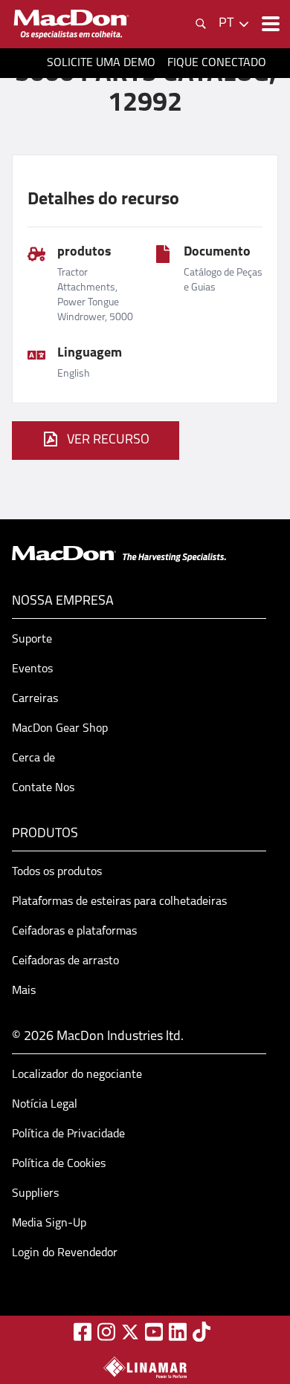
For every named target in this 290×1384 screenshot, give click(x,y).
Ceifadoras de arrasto (65, 961)
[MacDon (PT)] (71, 24)
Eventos (32, 669)
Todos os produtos (57, 872)
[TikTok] (201, 1332)
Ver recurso (108, 440)
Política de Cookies (59, 1164)
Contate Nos (43, 788)
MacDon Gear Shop (60, 729)
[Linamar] (145, 1367)
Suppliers (35, 1194)
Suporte (32, 640)
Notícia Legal (44, 1105)
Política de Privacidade (68, 1134)
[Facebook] (82, 1332)
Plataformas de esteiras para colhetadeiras (119, 902)
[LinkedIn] (178, 1332)
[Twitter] (130, 1332)
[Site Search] (201, 24)
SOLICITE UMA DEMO (101, 63)
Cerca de (33, 758)
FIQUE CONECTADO (216, 63)
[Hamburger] (269, 24)
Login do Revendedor (64, 1253)
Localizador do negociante (77, 1075)
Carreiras (35, 699)
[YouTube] (154, 1332)
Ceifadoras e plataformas (74, 932)
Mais (24, 991)
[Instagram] (106, 1332)
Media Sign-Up (49, 1223)
